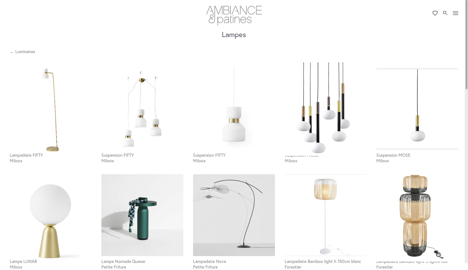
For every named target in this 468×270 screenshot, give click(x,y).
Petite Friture (113, 267)
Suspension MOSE (393, 155)
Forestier (293, 267)
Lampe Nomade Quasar (123, 261)
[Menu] (455, 13)
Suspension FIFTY (117, 155)
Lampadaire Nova (209, 261)
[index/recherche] (445, 13)
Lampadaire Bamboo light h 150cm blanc (323, 261)
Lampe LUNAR (23, 261)
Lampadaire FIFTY (26, 155)
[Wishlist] (435, 13)
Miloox (16, 161)
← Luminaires (22, 51)
